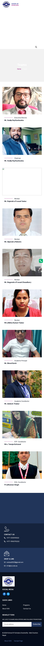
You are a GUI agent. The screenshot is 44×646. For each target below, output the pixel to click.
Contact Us (27, 609)
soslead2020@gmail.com (15, 562)
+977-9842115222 (13, 541)
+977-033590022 (13, 538)
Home (19, 69)
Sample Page (18, 641)
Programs (26, 605)
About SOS (6, 609)
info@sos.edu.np (12, 566)
